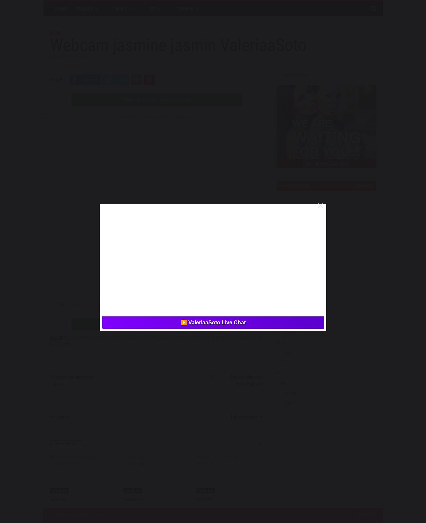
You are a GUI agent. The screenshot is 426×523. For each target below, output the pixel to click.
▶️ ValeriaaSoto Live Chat (213, 322)
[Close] (320, 205)
